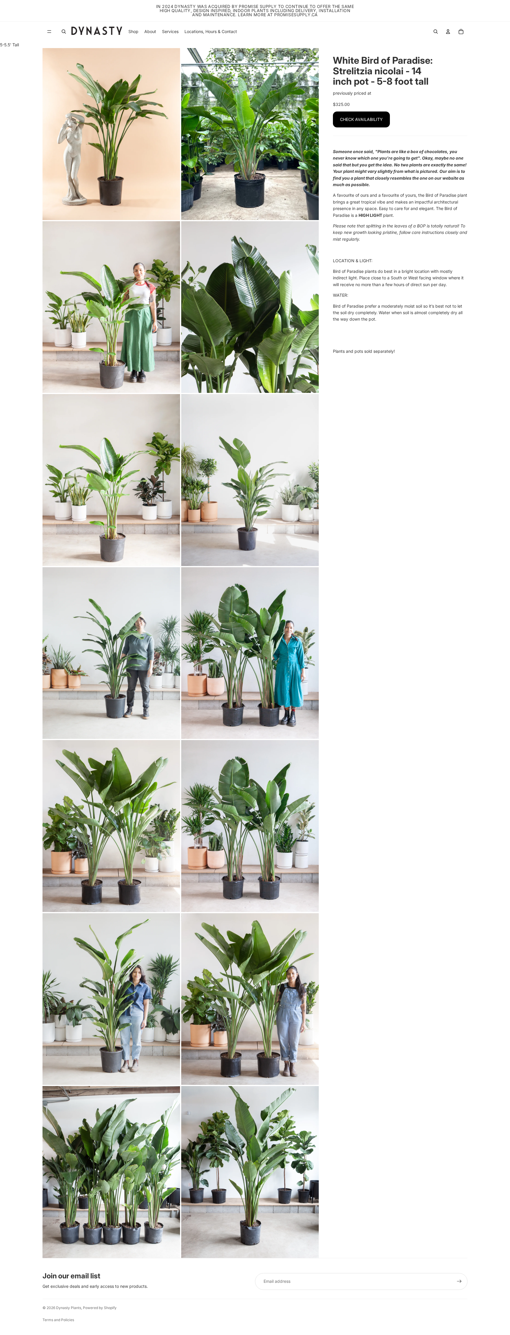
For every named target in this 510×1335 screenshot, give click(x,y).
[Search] (63, 31)
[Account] (448, 31)
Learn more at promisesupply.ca (278, 14)
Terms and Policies (58, 1320)
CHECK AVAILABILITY (361, 119)
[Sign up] (459, 1281)
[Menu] (49, 31)
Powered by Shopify (100, 1308)
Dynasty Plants (68, 1308)
